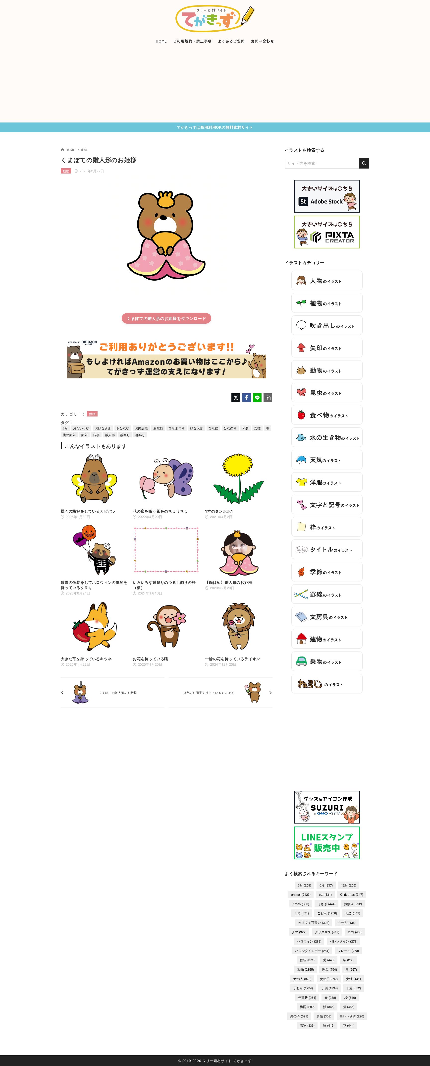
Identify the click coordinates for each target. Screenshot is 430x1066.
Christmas (351, 894)
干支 (353, 988)
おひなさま (103, 428)
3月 (65, 428)
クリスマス (327, 932)
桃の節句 (69, 434)
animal (301, 894)
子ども (303, 988)
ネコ (355, 932)
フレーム (348, 950)
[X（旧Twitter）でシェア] (235, 397)
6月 (326, 885)
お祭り (353, 903)
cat (325, 894)
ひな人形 (196, 428)
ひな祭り (230, 428)
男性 (324, 1016)
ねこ (352, 913)
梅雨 (307, 1006)
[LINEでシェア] (257, 397)
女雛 (257, 428)
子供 (329, 988)
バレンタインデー (312, 950)
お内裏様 (141, 428)
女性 (353, 978)
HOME (70, 149)
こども (327, 913)
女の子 (329, 978)
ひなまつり (176, 428)
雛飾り (140, 434)
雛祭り (125, 434)
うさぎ (326, 903)
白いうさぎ (352, 1016)
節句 (84, 434)
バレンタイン (343, 941)
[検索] (364, 163)
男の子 (299, 1016)
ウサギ (347, 922)
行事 (96, 434)
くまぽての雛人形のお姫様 (152, 318)
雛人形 (110, 434)
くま (301, 913)
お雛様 (158, 428)
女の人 (302, 978)
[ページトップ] (419, 1055)
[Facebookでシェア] (246, 397)
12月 (348, 885)
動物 (84, 149)
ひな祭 (213, 428)
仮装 (307, 959)
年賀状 (307, 997)
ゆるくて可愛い (313, 922)
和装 (245, 428)
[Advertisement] (215, 85)
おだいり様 (81, 428)
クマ (299, 932)
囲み (329, 969)
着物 (307, 1025)
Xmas (300, 903)
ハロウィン (309, 941)
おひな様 (122, 428)
